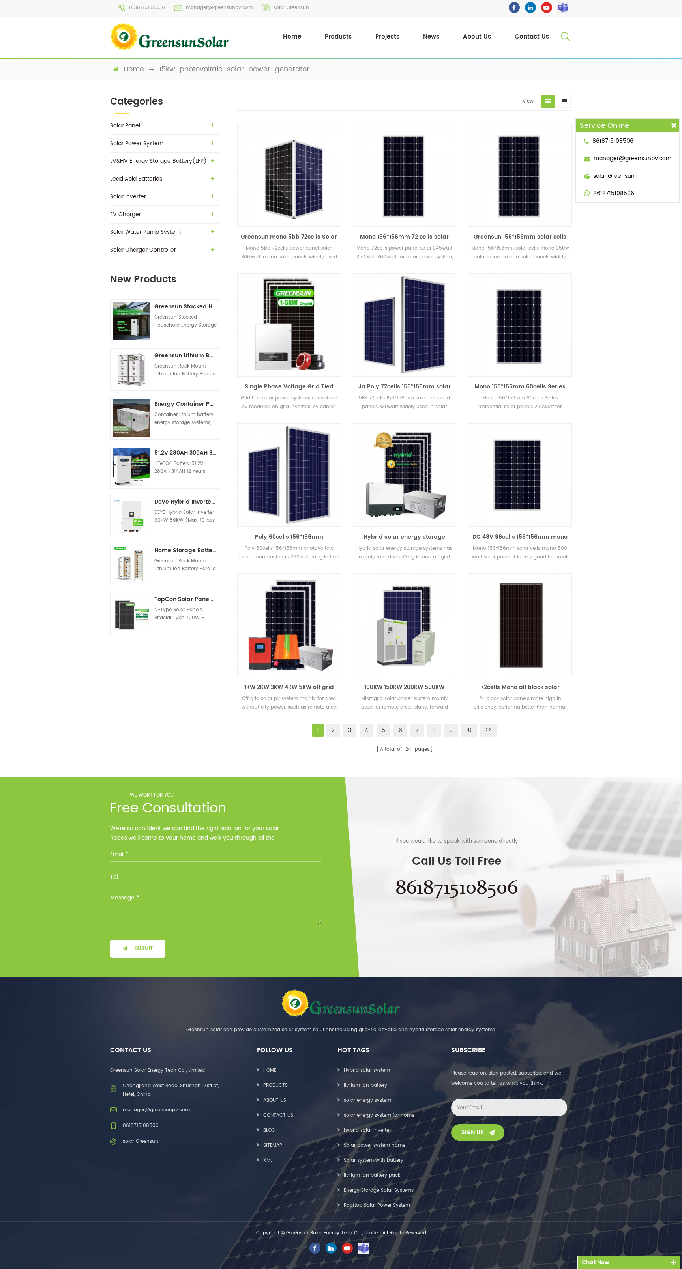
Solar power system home (374, 1145)
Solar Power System (136, 143)
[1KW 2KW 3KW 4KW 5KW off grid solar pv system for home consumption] (289, 625)
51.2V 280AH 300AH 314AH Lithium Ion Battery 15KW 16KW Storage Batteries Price (185, 452)
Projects (387, 37)
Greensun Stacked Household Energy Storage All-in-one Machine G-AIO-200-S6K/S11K (185, 306)
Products (338, 37)
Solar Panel (125, 125)
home (134, 69)
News (431, 37)
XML (267, 1160)
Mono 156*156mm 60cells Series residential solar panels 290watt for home (520, 387)
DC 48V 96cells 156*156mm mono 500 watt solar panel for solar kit (520, 537)
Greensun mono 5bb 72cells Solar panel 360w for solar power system (289, 237)
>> (488, 730)
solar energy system (367, 1100)
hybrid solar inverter (367, 1130)
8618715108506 (147, 7)
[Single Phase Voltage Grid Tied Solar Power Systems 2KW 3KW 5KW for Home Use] (289, 325)
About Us (477, 37)
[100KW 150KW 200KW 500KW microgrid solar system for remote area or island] (404, 625)
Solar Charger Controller (143, 249)
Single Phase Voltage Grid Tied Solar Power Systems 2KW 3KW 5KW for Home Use (289, 387)
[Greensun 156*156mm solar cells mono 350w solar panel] (519, 174)
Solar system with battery (373, 1160)
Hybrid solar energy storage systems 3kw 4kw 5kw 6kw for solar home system (404, 537)
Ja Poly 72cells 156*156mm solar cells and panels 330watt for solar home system (404, 387)
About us (274, 1100)
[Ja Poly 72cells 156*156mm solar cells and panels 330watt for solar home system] (404, 325)
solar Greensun (291, 7)
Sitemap (272, 1145)
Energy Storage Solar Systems (379, 1190)
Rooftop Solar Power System (377, 1205)
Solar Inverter (128, 196)
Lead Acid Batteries (136, 178)
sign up (472, 1132)
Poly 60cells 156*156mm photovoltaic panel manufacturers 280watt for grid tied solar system (289, 537)
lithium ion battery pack (372, 1175)
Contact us (278, 1115)
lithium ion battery (365, 1085)
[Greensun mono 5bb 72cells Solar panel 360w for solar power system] (289, 174)
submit (144, 948)
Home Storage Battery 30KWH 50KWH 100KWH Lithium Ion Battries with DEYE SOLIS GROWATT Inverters (185, 550)
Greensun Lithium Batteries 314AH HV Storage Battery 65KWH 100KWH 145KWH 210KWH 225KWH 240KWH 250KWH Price (185, 355)
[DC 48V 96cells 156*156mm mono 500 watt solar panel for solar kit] (519, 475)
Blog (269, 1130)
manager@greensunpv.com (219, 7)
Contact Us (532, 37)
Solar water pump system (145, 232)
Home (292, 37)
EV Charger (125, 214)
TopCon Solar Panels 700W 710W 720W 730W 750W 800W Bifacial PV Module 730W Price (185, 599)
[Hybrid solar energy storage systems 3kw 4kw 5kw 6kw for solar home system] (404, 475)
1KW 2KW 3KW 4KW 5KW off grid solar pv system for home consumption (289, 687)
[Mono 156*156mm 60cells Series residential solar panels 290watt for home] (519, 325)
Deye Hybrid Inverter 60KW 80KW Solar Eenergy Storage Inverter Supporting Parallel (185, 501)
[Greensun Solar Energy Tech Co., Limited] (170, 36)
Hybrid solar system (367, 1070)
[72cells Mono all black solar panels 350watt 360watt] (519, 625)
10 (469, 730)
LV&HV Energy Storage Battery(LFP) (158, 161)
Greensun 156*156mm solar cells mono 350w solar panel (520, 237)
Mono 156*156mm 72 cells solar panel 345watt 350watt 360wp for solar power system (404, 237)
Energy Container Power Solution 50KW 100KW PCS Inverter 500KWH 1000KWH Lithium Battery (185, 404)
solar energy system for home (379, 1115)
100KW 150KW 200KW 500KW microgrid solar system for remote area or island (404, 687)
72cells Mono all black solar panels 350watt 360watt (520, 687)
